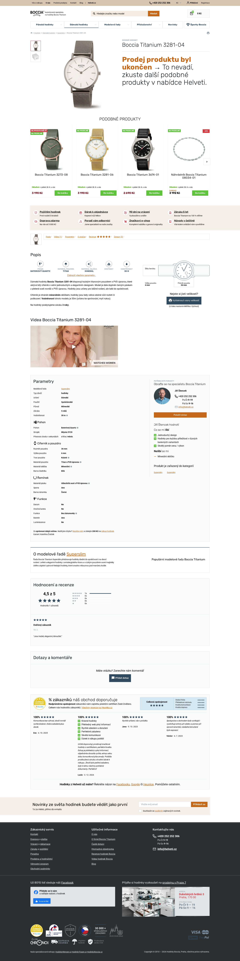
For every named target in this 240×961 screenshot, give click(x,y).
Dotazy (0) (119, 236)
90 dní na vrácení (139, 211)
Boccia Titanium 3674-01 (143, 174)
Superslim (61, 33)
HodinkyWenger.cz (63, 952)
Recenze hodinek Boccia (103, 854)
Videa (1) (58, 236)
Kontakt (73, 3)
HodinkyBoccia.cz (94, 952)
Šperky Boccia (198, 24)
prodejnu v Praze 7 (174, 882)
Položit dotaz (180, 415)
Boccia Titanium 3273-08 (51, 174)
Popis (49, 236)
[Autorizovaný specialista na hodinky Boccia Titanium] (37, 13)
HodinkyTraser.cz (79, 952)
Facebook (67, 882)
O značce (82, 236)
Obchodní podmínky (40, 868)
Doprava (34, 839)
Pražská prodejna (60, 3)
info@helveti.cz (185, 407)
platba (44, 839)
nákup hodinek (107, 531)
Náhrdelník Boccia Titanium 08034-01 (189, 176)
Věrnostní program (39, 864)
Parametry (70, 236)
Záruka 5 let (181, 211)
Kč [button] (177, 3)
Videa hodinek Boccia (102, 859)
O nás (94, 834)
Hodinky (37, 33)
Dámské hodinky (49, 33)
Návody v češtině (184, 220)
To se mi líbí (43, 901)
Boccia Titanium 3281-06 (97, 174)
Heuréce (148, 784)
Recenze (100, 236)
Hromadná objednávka (103, 849)
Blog (81, 3)
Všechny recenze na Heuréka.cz (97, 707)
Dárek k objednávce (96, 211)
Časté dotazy (98, 844)
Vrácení (34, 844)
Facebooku (123, 784)
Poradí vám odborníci (97, 220)
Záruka (33, 849)
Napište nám (77, 531)
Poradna (34, 854)
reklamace (45, 844)
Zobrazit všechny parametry (81, 275)
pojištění (44, 849)
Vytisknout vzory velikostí (186, 300)
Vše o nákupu (37, 3)
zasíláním (159, 811)
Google (135, 784)
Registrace (205, 3)
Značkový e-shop (139, 220)
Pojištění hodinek (50, 211)
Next (206, 161)
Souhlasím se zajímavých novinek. (162, 811)
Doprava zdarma (49, 220)
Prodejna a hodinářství (41, 859)
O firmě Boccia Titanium (103, 839)
